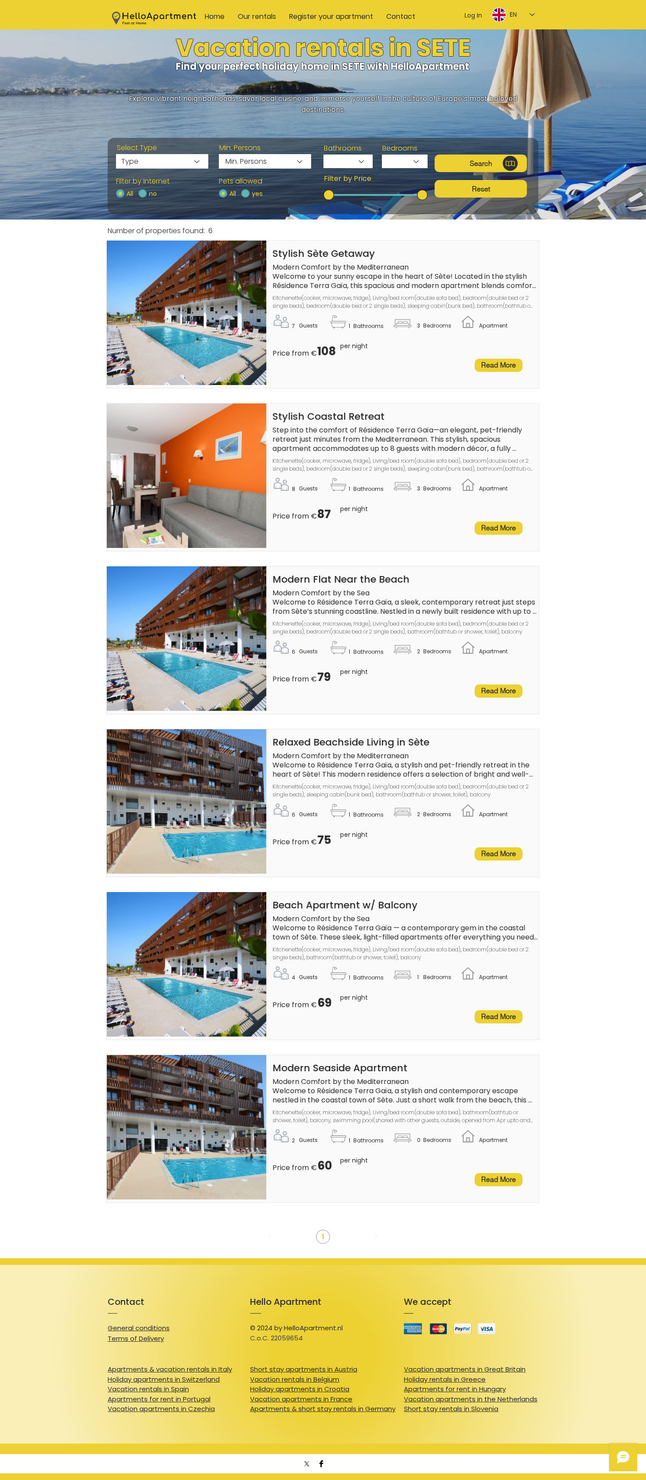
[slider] (328, 195)
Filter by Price (347, 178)
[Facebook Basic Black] (321, 1463)
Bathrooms (343, 148)
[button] (481, 163)
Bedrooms (399, 148)
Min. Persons (240, 147)
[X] (306, 1463)
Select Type (137, 147)
